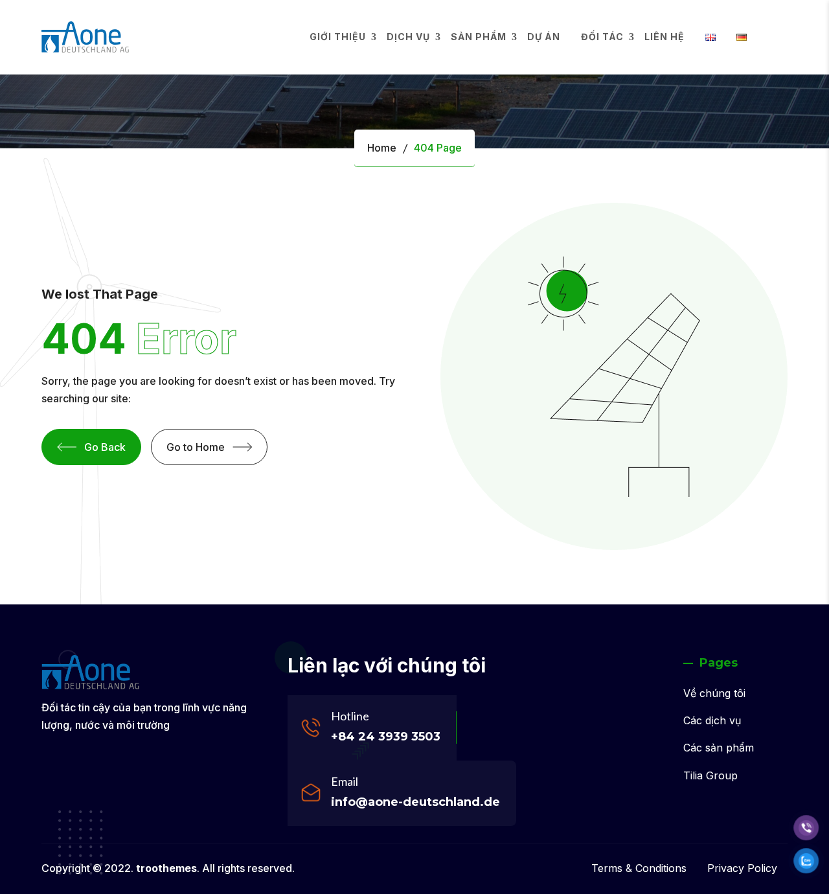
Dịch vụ (408, 36)
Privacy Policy (742, 868)
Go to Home (195, 447)
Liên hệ (664, 36)
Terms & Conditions (639, 868)
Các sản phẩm (718, 747)
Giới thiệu (338, 36)
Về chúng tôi (714, 693)
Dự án (543, 36)
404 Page (438, 147)
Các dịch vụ (712, 720)
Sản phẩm (478, 36)
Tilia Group (710, 775)
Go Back (105, 447)
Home (381, 147)
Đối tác (602, 36)
